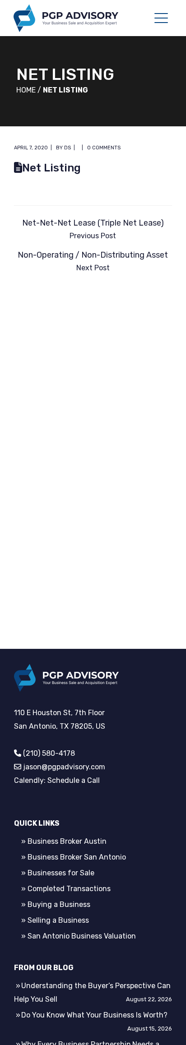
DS (67, 148)
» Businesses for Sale (57, 873)
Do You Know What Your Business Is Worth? (94, 1015)
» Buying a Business (55, 904)
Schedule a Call (73, 780)
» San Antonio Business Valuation (78, 936)
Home (26, 90)
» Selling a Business (55, 920)
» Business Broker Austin (64, 841)
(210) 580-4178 (49, 753)
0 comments (104, 148)
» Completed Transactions (66, 888)
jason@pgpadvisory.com (64, 767)
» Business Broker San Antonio (73, 857)
